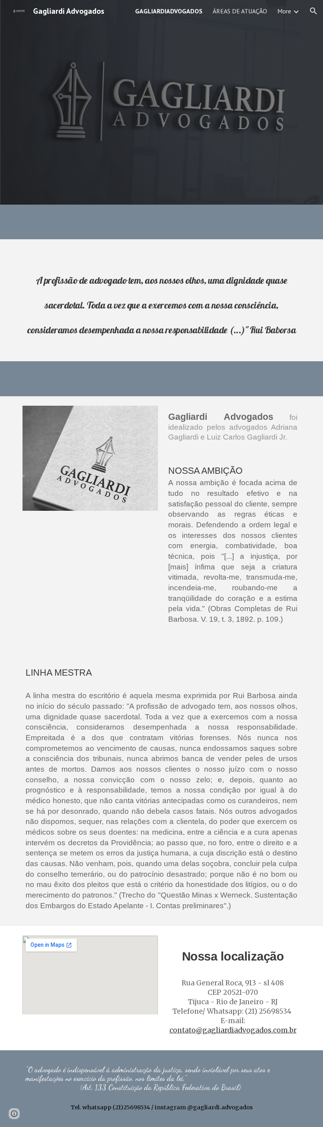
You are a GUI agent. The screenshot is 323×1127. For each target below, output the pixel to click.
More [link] (284, 11)
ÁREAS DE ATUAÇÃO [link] (240, 11)
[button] (313, 11)
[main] (161, 306)
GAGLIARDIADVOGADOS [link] (168, 11)
